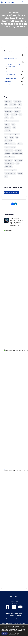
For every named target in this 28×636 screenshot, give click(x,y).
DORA (6, 117)
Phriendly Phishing (10, 147)
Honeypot (7, 127)
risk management (17, 153)
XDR (6, 176)
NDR (6, 137)
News (5, 72)
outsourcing (8, 140)
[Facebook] (12, 204)
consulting (17, 111)
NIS (17, 137)
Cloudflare (17, 108)
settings (22, 630)
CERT (20, 104)
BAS (6, 104)
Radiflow (7, 153)
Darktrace (14, 114)
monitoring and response (12, 134)
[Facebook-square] (8, 607)
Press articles (8, 85)
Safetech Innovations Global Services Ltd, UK (14, 66)
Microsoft (7, 131)
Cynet (6, 114)
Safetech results (9, 157)
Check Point (8, 108)
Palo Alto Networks (10, 144)
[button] (22, 2)
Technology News (11, 78)
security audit (18, 160)
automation (17, 101)
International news (9, 62)
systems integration (10, 170)
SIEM (17, 163)
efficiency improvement (11, 121)
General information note (9, 623)
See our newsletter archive (15, 619)
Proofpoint (18, 150)
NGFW (11, 137)
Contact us (14, 603)
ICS (14, 127)
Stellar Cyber (8, 166)
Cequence (13, 104)
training (20, 173)
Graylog (7, 124)
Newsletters (7, 81)
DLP (20, 114)
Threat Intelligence (10, 173)
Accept (4, 633)
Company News (10, 75)
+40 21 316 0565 (14, 602)
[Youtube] (20, 607)
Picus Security (9, 150)
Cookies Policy (21, 623)
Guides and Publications (11, 58)
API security (8, 101)
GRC (13, 124)
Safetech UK (8, 160)
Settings (12, 633)
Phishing (20, 144)
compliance (8, 111)
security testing (9, 163)
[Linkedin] (15, 204)
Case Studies (8, 55)
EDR (12, 117)
